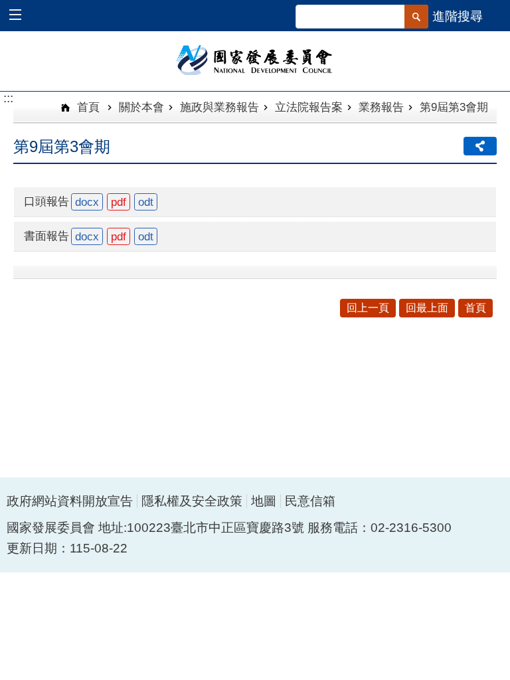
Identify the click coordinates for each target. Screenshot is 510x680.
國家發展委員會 (255, 59)
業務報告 (381, 107)
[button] (22, 16)
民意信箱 (310, 501)
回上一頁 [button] (368, 307)
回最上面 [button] (427, 307)
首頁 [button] (475, 307)
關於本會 (141, 107)
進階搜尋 (457, 16)
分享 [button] (480, 146)
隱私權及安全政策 (191, 501)
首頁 (87, 107)
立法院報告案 (309, 107)
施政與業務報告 (219, 107)
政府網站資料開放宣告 (70, 501)
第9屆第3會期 (454, 107)
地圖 (263, 501)
